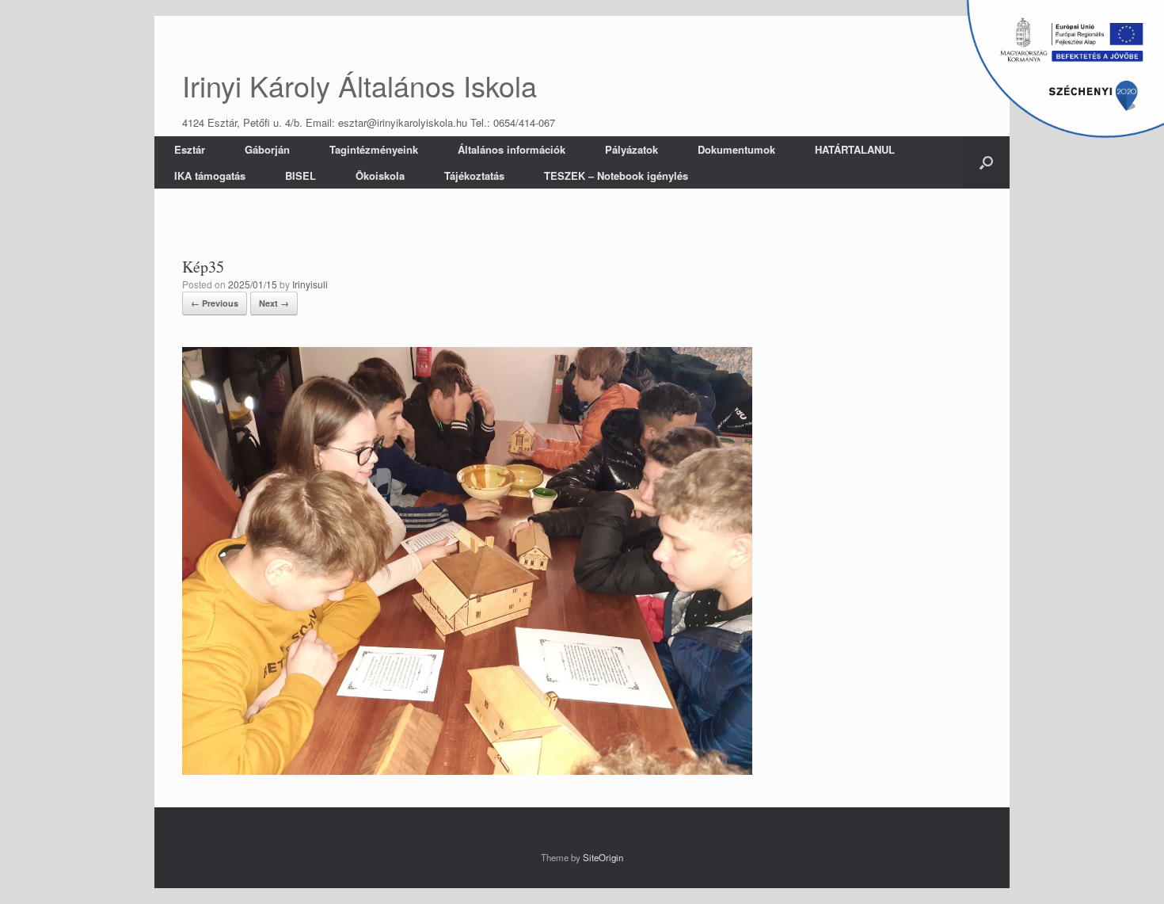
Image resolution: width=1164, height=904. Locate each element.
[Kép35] (467, 770)
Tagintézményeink (373, 149)
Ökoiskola (380, 175)
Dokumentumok (736, 149)
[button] (986, 162)
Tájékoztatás (474, 175)
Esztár (189, 149)
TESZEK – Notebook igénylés (616, 175)
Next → (274, 303)
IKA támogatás (209, 175)
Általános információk (511, 149)
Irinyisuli (310, 284)
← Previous (214, 303)
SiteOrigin (603, 857)
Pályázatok (631, 149)
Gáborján (267, 149)
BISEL (300, 175)
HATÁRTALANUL (855, 149)
